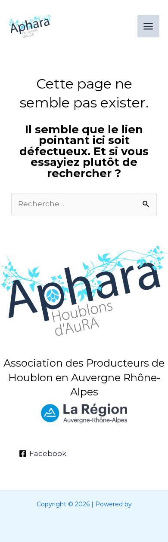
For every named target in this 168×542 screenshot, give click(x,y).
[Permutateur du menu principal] (148, 26)
